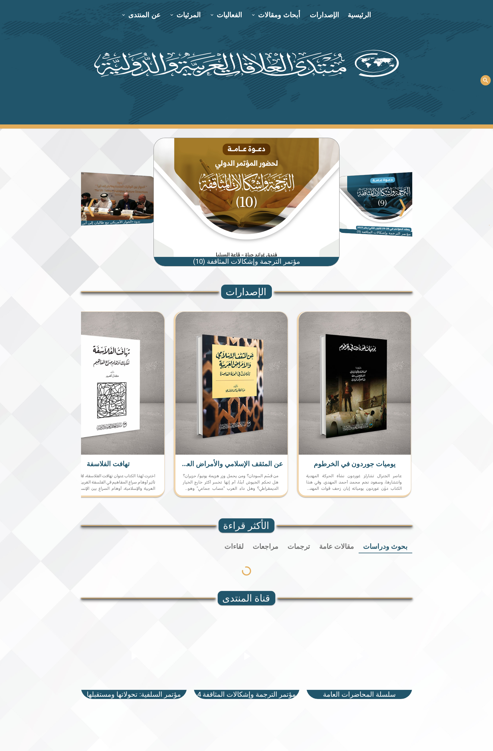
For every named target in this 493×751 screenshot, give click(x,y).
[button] (276, 15)
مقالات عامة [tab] (336, 546)
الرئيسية (359, 15)
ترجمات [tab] (299, 546)
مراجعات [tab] (265, 546)
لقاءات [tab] (234, 546)
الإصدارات (324, 15)
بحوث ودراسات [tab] (385, 546)
